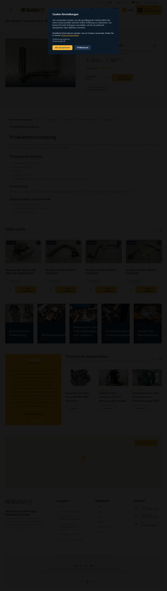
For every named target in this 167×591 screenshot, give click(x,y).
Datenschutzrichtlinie (70, 35)
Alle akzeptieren (62, 47)
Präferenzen (82, 47)
